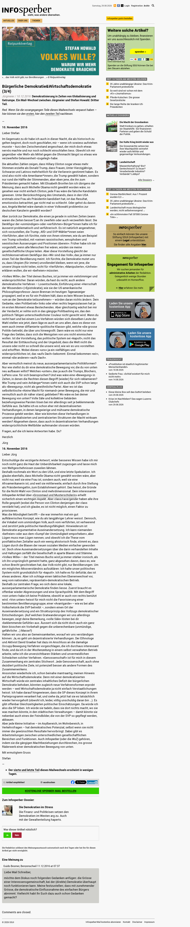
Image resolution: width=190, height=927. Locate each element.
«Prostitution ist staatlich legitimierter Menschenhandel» (128, 365)
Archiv (147, 5)
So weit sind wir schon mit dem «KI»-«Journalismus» (126, 92)
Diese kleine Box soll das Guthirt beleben (130, 391)
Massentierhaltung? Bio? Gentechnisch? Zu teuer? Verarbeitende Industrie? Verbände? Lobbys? (133, 170)
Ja (7, 835)
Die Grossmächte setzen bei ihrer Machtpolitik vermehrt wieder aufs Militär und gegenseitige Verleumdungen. (135, 150)
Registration (137, 5)
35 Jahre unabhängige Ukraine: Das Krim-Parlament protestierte (131, 85)
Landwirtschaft (127, 162)
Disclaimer (137, 922)
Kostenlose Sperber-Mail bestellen (50, 791)
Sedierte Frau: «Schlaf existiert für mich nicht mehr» (129, 375)
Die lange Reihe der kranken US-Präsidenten (126, 105)
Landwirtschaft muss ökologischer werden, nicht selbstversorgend (128, 209)
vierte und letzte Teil (27, 770)
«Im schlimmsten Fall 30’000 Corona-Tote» (129, 216)
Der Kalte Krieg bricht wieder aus (137, 142)
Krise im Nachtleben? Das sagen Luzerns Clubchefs (130, 400)
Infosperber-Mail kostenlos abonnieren (103, 922)
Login (127, 5)
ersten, (30, 114)
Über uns (23, 20)
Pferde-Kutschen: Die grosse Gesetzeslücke (125, 99)
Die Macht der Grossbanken (134, 122)
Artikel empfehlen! (15, 782)
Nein (17, 835)
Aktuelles (8, 20)
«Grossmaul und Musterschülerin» (54, 495)
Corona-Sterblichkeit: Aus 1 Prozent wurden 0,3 (128, 195)
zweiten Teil (52, 114)
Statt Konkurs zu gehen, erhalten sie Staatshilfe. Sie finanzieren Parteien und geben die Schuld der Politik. (136, 130)
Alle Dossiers (145, 179)
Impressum (149, 922)
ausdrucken (49, 782)
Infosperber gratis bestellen (119, 18)
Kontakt (126, 922)
